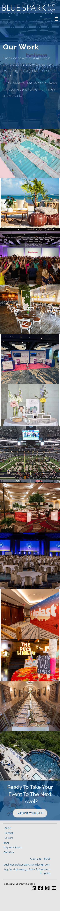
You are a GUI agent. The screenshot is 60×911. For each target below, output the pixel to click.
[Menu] (56, 19)
